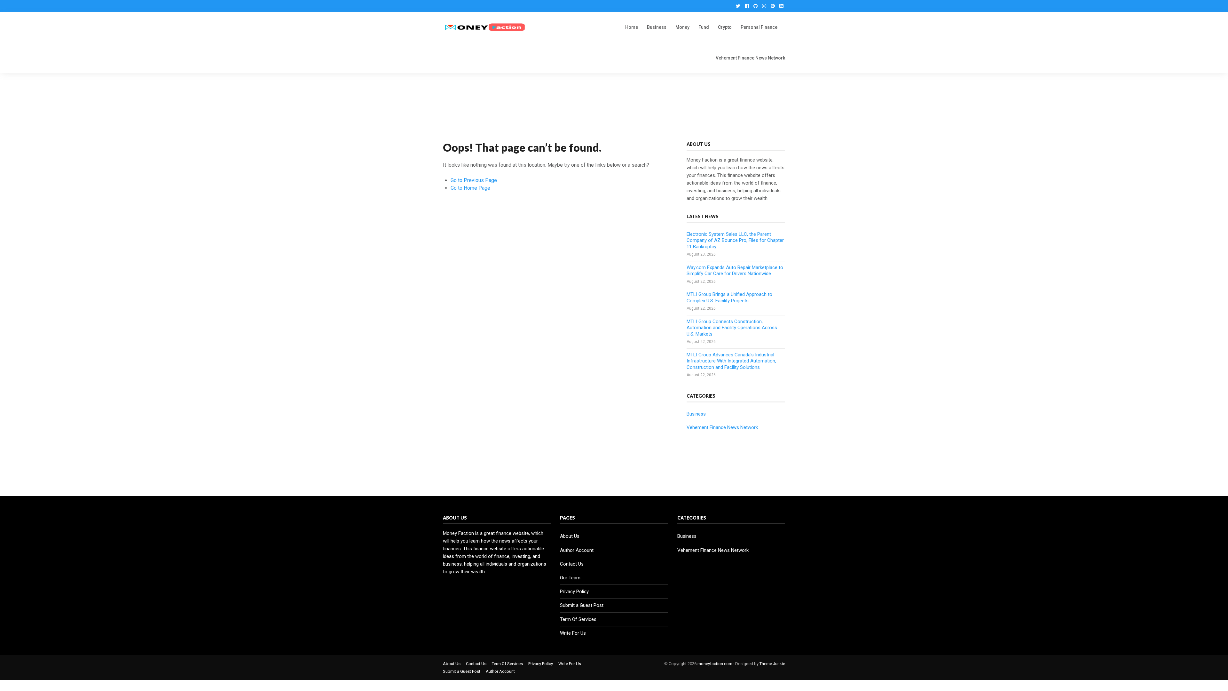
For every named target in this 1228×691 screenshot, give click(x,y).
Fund (703, 27)
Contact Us (572, 564)
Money (682, 27)
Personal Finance (759, 27)
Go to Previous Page (474, 180)
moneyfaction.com (714, 663)
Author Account (577, 550)
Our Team (570, 578)
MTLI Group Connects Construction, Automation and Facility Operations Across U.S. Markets (732, 328)
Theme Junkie (772, 663)
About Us (569, 536)
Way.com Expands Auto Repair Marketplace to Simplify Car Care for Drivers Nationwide (735, 271)
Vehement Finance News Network (750, 57)
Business (656, 27)
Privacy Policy (574, 591)
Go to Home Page (470, 188)
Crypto (725, 27)
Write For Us (573, 633)
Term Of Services (578, 619)
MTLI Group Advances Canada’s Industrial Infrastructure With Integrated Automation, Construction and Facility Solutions (731, 361)
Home (631, 27)
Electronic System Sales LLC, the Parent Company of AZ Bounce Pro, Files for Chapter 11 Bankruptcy (735, 240)
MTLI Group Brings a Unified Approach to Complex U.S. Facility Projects (729, 297)
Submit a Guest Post (581, 605)
